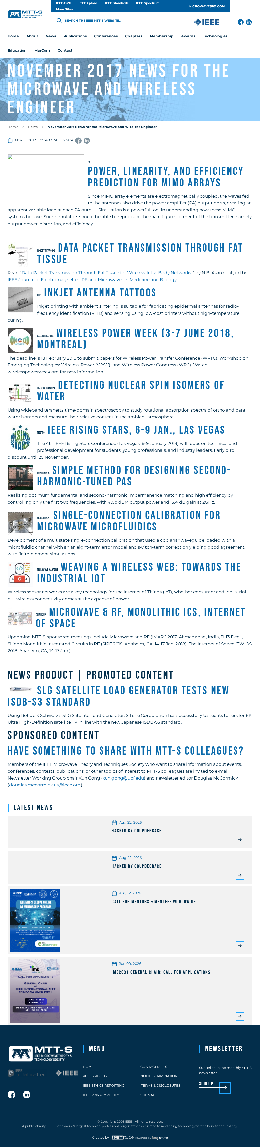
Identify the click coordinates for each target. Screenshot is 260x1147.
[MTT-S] (25, 14)
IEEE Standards (116, 3)
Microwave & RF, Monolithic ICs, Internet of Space (141, 618)
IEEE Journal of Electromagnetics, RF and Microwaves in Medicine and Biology (92, 279)
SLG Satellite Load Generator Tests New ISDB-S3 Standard (119, 696)
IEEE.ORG (63, 3)
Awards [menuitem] (188, 36)
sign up (206, 1084)
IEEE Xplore (88, 3)
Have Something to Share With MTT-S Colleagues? (126, 751)
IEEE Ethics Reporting (103, 1085)
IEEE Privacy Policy (101, 1095)
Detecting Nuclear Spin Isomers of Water (131, 391)
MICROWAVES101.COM (207, 6)
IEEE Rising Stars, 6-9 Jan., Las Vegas (137, 430)
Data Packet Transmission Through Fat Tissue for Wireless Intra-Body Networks (106, 272)
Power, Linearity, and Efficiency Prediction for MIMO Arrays (166, 177)
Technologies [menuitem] (215, 36)
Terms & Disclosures (160, 1085)
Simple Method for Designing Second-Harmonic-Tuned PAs (134, 476)
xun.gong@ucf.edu (123, 778)
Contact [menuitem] (65, 50)
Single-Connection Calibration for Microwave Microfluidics (129, 521)
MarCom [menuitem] (42, 50)
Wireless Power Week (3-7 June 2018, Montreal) (135, 339)
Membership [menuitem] (161, 36)
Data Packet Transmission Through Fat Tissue (140, 254)
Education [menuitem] (17, 50)
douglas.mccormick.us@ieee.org (45, 784)
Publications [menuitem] (75, 36)
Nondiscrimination (159, 1076)
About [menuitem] (32, 36)
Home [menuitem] (13, 36)
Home (13, 127)
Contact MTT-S (153, 1066)
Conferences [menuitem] (106, 36)
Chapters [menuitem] (133, 36)
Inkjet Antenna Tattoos (100, 293)
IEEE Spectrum (148, 3)
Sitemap (147, 1095)
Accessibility (95, 1076)
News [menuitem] (51, 36)
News (33, 127)
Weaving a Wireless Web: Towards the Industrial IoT (139, 573)
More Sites (64, 9)
